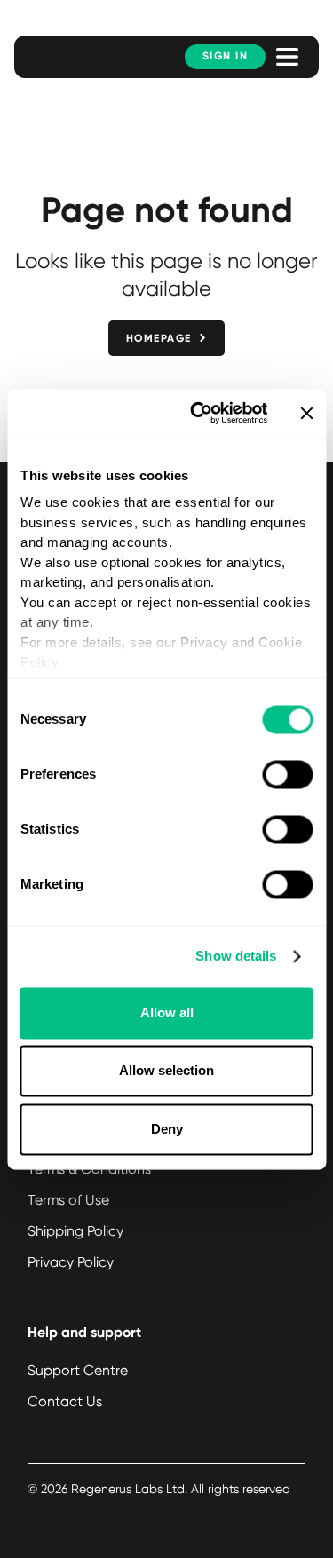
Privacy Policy (71, 1262)
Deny (167, 1128)
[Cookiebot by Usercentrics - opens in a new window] (198, 413)
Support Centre (78, 1370)
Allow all (167, 1012)
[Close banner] (306, 413)
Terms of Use (68, 1199)
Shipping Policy (75, 1230)
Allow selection (166, 1071)
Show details (235, 956)
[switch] (287, 774)
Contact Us (65, 1401)
